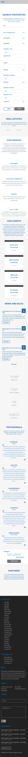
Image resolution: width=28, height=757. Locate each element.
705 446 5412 (14, 262)
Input (23, 32)
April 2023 (6, 621)
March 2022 (7, 645)
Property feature (9, 87)
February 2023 (7, 624)
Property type (8, 94)
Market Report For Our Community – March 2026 (13, 742)
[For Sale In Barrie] (3, 2)
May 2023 (6, 619)
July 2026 (6, 602)
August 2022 (7, 636)
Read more (14, 250)
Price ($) (6, 82)
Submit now (14, 561)
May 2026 (6, 606)
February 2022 (7, 647)
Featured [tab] (18, 130)
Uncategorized (8, 663)
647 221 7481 (14, 277)
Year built (6, 101)
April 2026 (6, 608)
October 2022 (7, 632)
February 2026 (7, 611)
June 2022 (6, 639)
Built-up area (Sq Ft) (9, 32)
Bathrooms (7, 38)
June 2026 (6, 604)
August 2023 (7, 613)
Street (5, 63)
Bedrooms (6, 43)
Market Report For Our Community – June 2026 (13, 312)
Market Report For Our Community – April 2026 (13, 348)
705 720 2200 (18, 687)
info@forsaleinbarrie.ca (20, 689)
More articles (6, 748)
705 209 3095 (4, 690)
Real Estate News (8, 659)
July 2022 (6, 638)
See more (14, 364)
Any (6, 52)
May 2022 (6, 641)
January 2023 (7, 626)
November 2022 (8, 630)
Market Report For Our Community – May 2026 (13, 329)
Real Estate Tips (8, 661)
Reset (9, 109)
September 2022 (8, 634)
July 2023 (6, 615)
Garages (6, 70)
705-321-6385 (14, 292)
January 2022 (7, 649)
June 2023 (6, 617)
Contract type (8, 49)
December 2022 (8, 628)
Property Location (9, 75)
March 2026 (7, 610)
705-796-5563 (14, 247)
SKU (5, 25)
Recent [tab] (9, 130)
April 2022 (6, 643)
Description (7, 56)
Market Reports (8, 657)
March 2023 (7, 623)
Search (19, 108)
